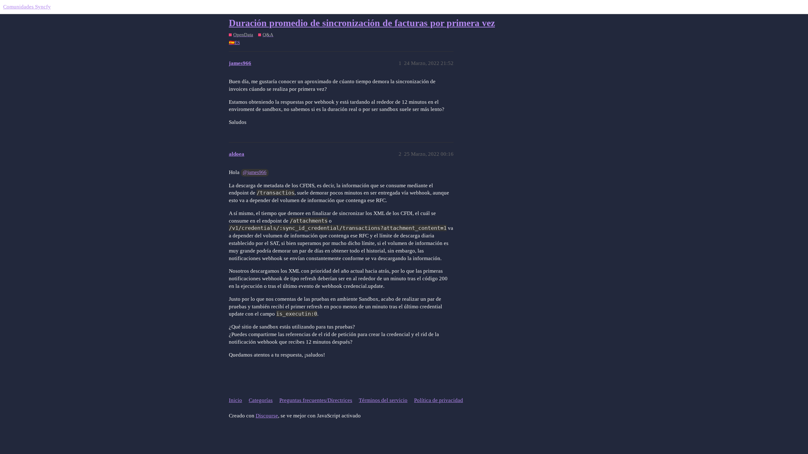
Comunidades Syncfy (27, 7)
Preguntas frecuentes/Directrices (315, 400)
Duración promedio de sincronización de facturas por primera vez (362, 23)
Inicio (235, 400)
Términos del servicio (383, 400)
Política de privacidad (438, 400)
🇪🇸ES (234, 42)
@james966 (254, 172)
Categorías (261, 400)
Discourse (267, 416)
